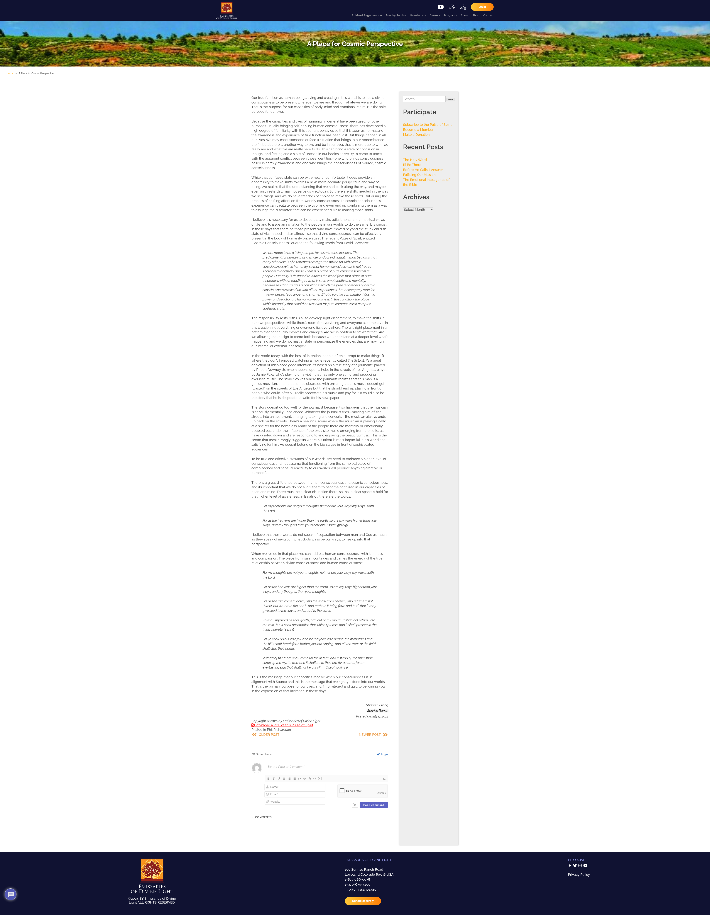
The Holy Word (415, 160)
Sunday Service (396, 15)
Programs (450, 15)
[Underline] (278, 778)
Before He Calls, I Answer (423, 170)
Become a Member (418, 130)
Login (384, 754)
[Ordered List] (289, 778)
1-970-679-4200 (357, 884)
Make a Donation (416, 135)
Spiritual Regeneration (367, 15)
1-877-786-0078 (357, 879)
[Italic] (273, 778)
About (465, 15)
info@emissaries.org (360, 889)
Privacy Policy (579, 875)
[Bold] (268, 778)
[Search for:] (425, 99)
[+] (320, 778)
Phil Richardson (279, 730)
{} (314, 778)
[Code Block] (304, 778)
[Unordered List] (294, 778)
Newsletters (418, 15)
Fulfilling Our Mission (419, 175)
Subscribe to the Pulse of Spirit (427, 125)
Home (10, 73)
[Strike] (284, 778)
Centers (435, 15)
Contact (488, 15)
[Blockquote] (299, 778)
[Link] (309, 778)
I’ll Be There (412, 165)
